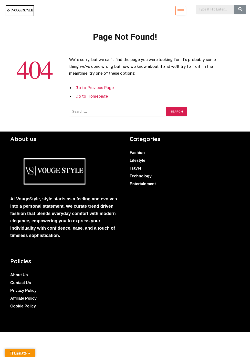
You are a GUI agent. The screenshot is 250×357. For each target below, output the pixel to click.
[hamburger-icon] (180, 10)
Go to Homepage (91, 96)
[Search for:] (118, 111)
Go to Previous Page (94, 87)
